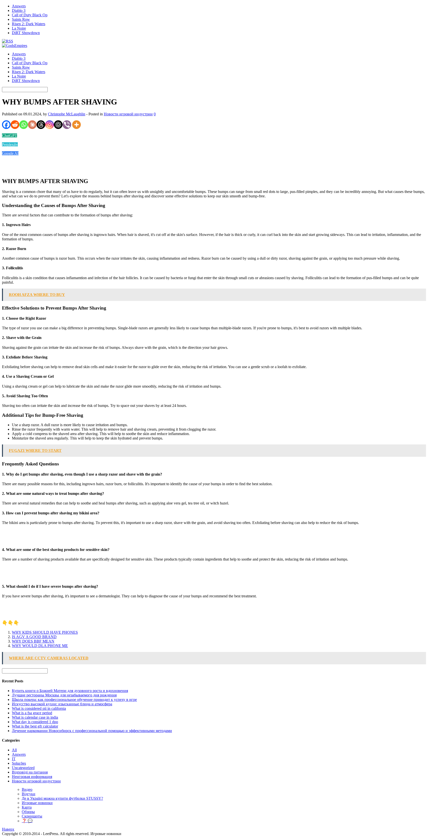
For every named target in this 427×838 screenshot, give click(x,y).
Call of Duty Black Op (29, 15)
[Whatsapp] (23, 124)
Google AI (10, 153)
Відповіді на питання (30, 772)
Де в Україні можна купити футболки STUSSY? (62, 798)
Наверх (8, 829)
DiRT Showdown (26, 33)
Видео (27, 789)
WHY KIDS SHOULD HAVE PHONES (45, 632)
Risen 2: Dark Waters (28, 24)
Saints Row (21, 19)
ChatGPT (9, 135)
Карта (27, 807)
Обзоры (28, 812)
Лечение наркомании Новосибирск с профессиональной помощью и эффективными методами (92, 731)
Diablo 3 (18, 10)
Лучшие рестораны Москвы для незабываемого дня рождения (64, 695)
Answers (19, 6)
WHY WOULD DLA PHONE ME (40, 646)
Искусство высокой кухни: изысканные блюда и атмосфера (62, 704)
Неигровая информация (32, 777)
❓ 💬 (27, 821)
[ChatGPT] (58, 124)
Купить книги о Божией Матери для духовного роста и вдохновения (70, 691)
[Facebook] (6, 124)
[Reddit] (15, 124)
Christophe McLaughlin (66, 114)
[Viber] (67, 124)
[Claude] (32, 124)
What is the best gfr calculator (35, 726)
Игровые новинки (37, 803)
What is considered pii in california (39, 708)
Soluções (19, 763)
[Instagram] (49, 124)
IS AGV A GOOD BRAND (34, 637)
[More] (76, 124)
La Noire (19, 28)
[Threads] (41, 124)
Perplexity (10, 144)
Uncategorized (23, 768)
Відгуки (28, 794)
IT (14, 759)
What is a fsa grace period (32, 713)
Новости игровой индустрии (128, 114)
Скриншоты (32, 816)
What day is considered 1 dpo (35, 722)
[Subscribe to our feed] (7, 41)
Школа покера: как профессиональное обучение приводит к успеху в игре (74, 699)
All (14, 750)
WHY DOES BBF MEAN (33, 641)
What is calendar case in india (35, 717)
